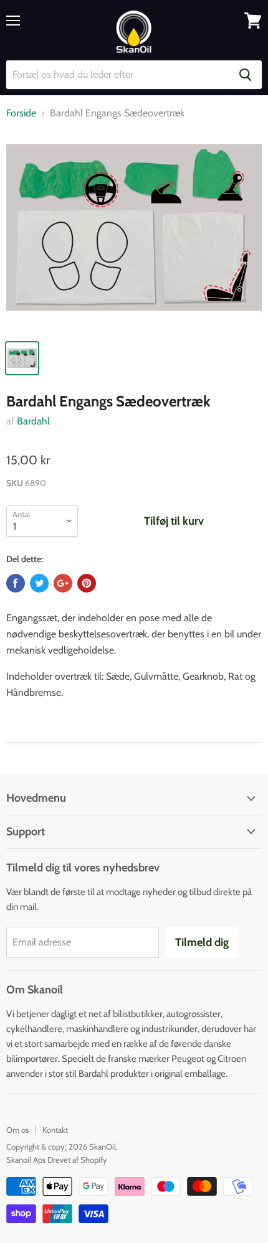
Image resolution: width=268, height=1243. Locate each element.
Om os (17, 1130)
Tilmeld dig (202, 942)
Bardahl (33, 421)
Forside (21, 113)
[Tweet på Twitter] (39, 583)
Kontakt (55, 1130)
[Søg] (245, 74)
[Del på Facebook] (15, 583)
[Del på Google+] (63, 583)
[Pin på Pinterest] (86, 583)
